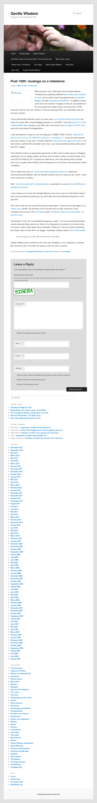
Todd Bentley (16, 764)
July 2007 (14, 621)
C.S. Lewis (15, 692)
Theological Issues (18, 762)
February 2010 (16, 538)
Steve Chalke (16, 756)
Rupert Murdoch (17, 745)
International (15, 729)
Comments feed (17, 782)
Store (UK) (69, 64)
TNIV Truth (80, 125)
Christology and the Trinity (21, 697)
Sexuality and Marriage (20, 751)
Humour (14, 727)
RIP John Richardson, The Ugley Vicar (26, 415)
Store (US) (15, 70)
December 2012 (16, 469)
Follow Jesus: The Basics (20, 64)
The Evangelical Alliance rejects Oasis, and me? (29, 413)
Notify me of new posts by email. (28, 384)
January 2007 (16, 637)
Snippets (14, 753)
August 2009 (15, 554)
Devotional (15, 705)
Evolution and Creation (20, 713)
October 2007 (16, 613)
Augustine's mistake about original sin (36, 427)
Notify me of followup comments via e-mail (31, 333)
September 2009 (17, 552)
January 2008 (16, 605)
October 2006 (16, 645)
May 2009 (14, 562)
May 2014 (14, 453)
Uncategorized (16, 767)
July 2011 (14, 506)
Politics (14, 740)
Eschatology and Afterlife (20, 708)
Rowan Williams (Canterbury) (22, 743)
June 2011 (14, 509)
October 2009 (16, 549)
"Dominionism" (17, 668)
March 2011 (15, 517)
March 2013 (15, 463)
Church (13, 700)
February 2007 (16, 635)
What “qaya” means (63, 59)
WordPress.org (16, 784)
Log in (13, 776)
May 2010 (14, 530)
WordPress (39, 251)
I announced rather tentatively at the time (50, 171)
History (13, 724)
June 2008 (14, 592)
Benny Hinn (15, 681)
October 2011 (16, 498)
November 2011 (17, 495)
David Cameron (17, 703)
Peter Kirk (33, 85)
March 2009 (15, 568)
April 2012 (14, 482)
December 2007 (16, 608)
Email (19, 356)
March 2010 (15, 535)
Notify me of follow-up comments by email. (31, 379)
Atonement (15, 676)
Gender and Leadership (20, 719)
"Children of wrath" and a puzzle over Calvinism (39, 433)
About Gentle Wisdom (54, 64)
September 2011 (17, 501)
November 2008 (17, 578)
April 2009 (14, 565)
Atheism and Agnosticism (21, 673)
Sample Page (24, 53)
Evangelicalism (17, 711)
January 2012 (16, 490)
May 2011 (14, 511)
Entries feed (15, 779)
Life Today (38, 64)
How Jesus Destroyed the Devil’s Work (26, 418)
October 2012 (16, 474)
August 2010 (15, 525)
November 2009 (17, 546)
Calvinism (14, 695)
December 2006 (16, 640)
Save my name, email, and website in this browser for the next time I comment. (43, 375)
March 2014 (15, 455)
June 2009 (14, 560)
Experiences (15, 716)
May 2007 (14, 626)
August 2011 (15, 503)
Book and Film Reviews (20, 689)
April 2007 (14, 629)
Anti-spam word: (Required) (23, 275)
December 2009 (16, 543)
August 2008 (15, 586)
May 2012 (14, 479)
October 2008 (16, 581)
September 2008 (17, 584)
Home (13, 53)
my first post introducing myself (66, 119)
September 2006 (17, 648)
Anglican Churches (18, 671)
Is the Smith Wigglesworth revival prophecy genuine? (42, 430)
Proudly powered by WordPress (48, 794)
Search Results (39, 53)
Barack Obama (16, 679)
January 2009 (16, 573)
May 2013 (14, 458)
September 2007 (17, 616)
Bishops (14, 684)
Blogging (31, 251)
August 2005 (15, 659)
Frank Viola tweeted (77, 230)
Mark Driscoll (16, 737)
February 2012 (16, 487)
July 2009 (14, 557)
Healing (14, 721)
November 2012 (17, 471)
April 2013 (14, 461)
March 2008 (15, 600)
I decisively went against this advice (67, 140)
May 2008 (14, 594)
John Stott (15, 735)
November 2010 (17, 522)
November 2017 (17, 447)
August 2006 (15, 650)
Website (18, 368)
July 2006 (14, 653)
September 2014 (17, 450)
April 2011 (14, 514)
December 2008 (16, 576)
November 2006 (17, 643)
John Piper (15, 732)
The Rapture (15, 759)
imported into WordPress (59, 100)
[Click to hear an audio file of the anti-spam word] (24, 289)
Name (19, 343)
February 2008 (16, 602)
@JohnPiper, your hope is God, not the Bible (28, 410)
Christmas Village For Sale (21, 407)
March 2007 (15, 632)
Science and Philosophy (20, 748)
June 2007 (14, 624)
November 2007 (17, 610)
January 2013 (16, 466)
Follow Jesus (16, 208)
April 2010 (14, 533)
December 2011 (16, 493)
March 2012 (15, 485)
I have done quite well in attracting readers (32, 184)
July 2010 (14, 528)
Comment (20, 304)
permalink (66, 251)
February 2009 (16, 570)
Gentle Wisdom (24, 13)
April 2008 (14, 597)
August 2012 (15, 477)
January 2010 (16, 541)
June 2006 (14, 656)
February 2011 (16, 519)
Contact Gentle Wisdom (31, 70)
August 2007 (15, 618)
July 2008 (14, 589)
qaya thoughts (67, 125)
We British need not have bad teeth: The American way (31, 59)
